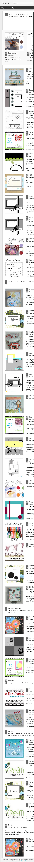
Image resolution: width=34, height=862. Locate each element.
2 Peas (31, 111)
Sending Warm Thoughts (13, 54)
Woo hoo (11, 681)
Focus (31, 689)
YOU (30, 175)
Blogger (23, 861)
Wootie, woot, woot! (14, 608)
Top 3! (10, 825)
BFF (30, 374)
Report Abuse (28, 861)
